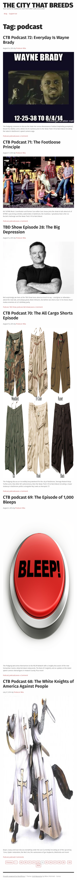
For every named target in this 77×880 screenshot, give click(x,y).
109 (69, 862)
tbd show (26, 307)
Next (38, 865)
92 (34, 862)
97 (55, 862)
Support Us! (13, 14)
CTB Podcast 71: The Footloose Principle (31, 144)
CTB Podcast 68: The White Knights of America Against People (38, 684)
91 (30, 862)
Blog (5, 14)
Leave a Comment (21, 136)
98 (59, 862)
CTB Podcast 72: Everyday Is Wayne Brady (36, 40)
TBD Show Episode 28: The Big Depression (31, 229)
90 (25, 862)
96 (51, 862)
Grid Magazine (37, 876)
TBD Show (12, 307)
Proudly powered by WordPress (14, 876)
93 (38, 862)
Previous (9, 862)
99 (63, 862)
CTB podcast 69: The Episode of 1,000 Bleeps (38, 500)
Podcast (6, 136)
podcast (12, 136)
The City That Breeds (38, 5)
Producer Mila (21, 48)
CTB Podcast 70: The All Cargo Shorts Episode (38, 315)
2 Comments (19, 857)
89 (21, 862)
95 (46, 862)
